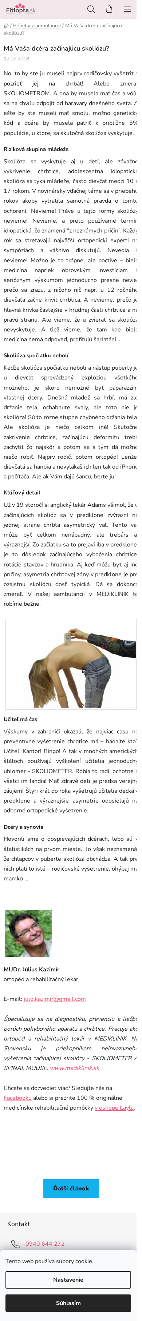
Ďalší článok (71, 1189)
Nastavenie (68, 1280)
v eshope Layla (114, 1108)
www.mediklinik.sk (74, 1068)
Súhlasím (68, 1303)
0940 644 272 (45, 1244)
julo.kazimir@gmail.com (55, 999)
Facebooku (18, 1098)
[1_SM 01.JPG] (71, 662)
